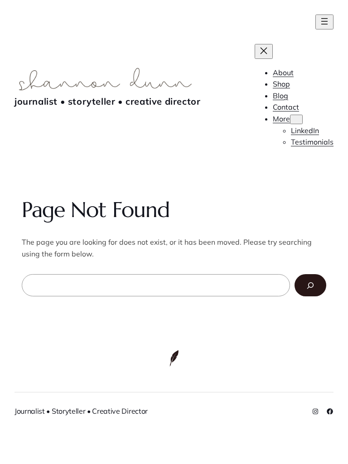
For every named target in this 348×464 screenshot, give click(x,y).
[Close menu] (264, 51)
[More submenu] (296, 119)
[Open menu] (324, 21)
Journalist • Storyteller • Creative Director (107, 101)
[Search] (310, 285)
